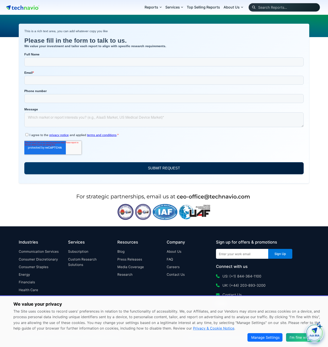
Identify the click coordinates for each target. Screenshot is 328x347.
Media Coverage (130, 267)
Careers (173, 267)
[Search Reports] (253, 7)
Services (172, 7)
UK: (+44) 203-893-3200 (243, 285)
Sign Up (280, 254)
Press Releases (129, 259)
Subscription (78, 251)
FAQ (170, 259)
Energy (24, 274)
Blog (121, 251)
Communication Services (39, 251)
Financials (27, 282)
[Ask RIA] (314, 333)
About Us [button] (232, 7)
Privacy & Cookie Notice (213, 328)
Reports (151, 7)
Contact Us (176, 274)
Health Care (28, 290)
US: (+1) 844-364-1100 (241, 276)
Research (125, 274)
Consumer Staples (33, 267)
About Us (174, 251)
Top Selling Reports (203, 7)
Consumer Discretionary (38, 259)
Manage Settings (265, 337)
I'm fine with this (303, 337)
